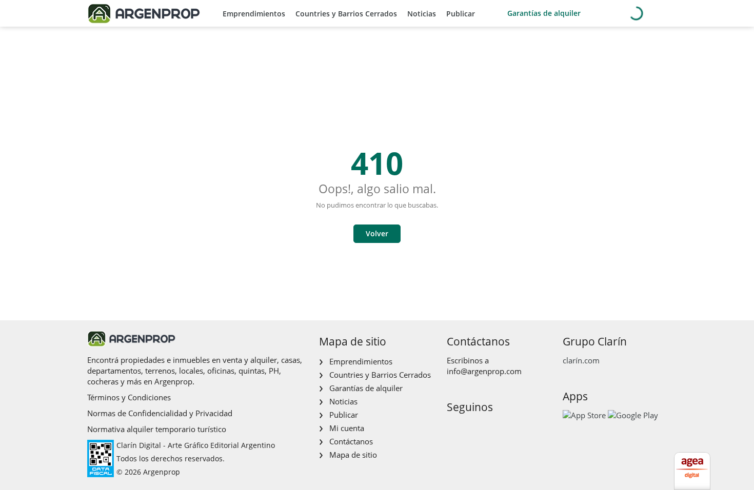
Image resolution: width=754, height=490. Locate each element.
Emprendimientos (254, 13)
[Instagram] (470, 429)
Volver (377, 233)
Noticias (421, 13)
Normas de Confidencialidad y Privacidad (159, 413)
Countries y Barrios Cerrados (346, 13)
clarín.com (581, 360)
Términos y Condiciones (129, 397)
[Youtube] (486, 429)
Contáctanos (351, 441)
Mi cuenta (346, 428)
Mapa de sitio (353, 455)
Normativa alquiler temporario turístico (156, 429)
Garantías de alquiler (544, 13)
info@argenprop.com (484, 371)
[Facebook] (454, 429)
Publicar (460, 13)
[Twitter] (503, 429)
